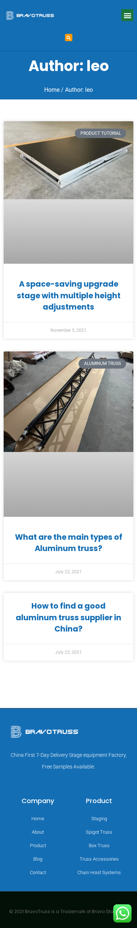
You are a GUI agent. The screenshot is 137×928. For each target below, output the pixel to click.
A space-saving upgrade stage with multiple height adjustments (69, 295)
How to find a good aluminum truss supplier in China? (68, 617)
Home (52, 89)
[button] (127, 15)
